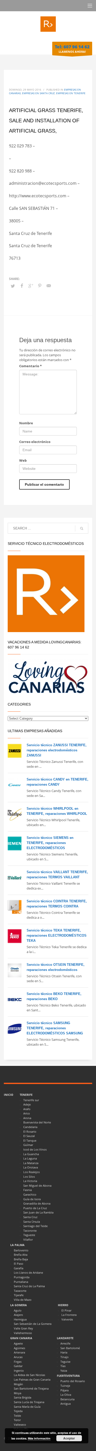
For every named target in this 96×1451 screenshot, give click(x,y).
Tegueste (29, 1235)
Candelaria (30, 1127)
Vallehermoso (23, 1333)
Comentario (30, 366)
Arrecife (65, 1343)
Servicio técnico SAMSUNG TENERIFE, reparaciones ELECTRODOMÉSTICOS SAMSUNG (55, 1028)
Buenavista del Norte (37, 1122)
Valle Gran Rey (23, 1328)
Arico (26, 1113)
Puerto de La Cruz (35, 1208)
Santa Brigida (22, 1397)
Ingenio (19, 1370)
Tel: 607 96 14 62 (72, 47)
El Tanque (29, 1140)
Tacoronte (30, 1230)
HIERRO (63, 1305)
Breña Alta (20, 1255)
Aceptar (69, 1438)
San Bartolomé (70, 1348)
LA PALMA (17, 1245)
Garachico (29, 1194)
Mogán (18, 1384)
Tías (63, 1366)
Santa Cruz (30, 1217)
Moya (17, 1393)
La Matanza (30, 1163)
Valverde (67, 1319)
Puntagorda (21, 1277)
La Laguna (30, 1158)
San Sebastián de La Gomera (32, 1324)
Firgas (18, 1361)
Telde (17, 1415)
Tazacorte (20, 1291)
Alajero (18, 1315)
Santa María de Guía (27, 1407)
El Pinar (66, 1310)
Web (23, 460)
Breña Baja (21, 1259)
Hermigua (20, 1319)
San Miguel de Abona (37, 1185)
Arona (27, 1118)
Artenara (19, 1352)
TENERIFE (26, 1095)
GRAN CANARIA (21, 1338)
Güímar (28, 1145)
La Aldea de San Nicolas (29, 1375)
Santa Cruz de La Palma (29, 1286)
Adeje (27, 1104)
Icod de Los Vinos (35, 1149)
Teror (17, 1420)
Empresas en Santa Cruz (38, 93)
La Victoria (30, 1181)
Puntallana (21, 1282)
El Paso (18, 1263)
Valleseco (20, 1424)
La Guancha (31, 1154)
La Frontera (69, 1315)
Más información (39, 1438)
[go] (81, 528)
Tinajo (64, 1357)
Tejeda (18, 1411)
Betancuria (67, 1399)
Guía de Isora (32, 1199)
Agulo (18, 1310)
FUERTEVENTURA (68, 1376)
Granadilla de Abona (36, 1203)
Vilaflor (28, 1239)
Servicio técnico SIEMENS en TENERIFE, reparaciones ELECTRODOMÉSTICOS (50, 843)
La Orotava (30, 1167)
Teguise (65, 1361)
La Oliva (65, 1394)
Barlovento (21, 1250)
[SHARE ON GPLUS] (31, 285)
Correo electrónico (34, 441)
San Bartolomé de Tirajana (31, 1388)
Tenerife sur (31, 1100)
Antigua (65, 1403)
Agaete (18, 1343)
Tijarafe (19, 1295)
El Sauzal (29, 1136)
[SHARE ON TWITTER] (13, 286)
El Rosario (29, 1131)
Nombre (26, 423)
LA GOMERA (18, 1305)
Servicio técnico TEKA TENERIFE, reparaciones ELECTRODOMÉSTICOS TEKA (57, 935)
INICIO (8, 1095)
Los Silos (29, 1176)
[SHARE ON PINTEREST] (40, 285)
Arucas (18, 1357)
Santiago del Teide (35, 1226)
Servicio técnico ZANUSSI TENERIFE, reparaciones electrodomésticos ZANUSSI (57, 750)
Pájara (64, 1390)
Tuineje (65, 1386)
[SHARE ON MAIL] (48, 285)
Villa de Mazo (22, 1300)
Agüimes (19, 1348)
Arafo (26, 1109)
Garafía (18, 1268)
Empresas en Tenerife (71, 93)
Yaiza (63, 1370)
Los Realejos (31, 1172)
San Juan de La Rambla (38, 1212)
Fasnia (27, 1190)
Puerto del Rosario (72, 1381)
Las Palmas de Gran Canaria (32, 1379)
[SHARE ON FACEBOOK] (22, 285)
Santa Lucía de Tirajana (29, 1402)
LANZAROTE (65, 1338)
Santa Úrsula (31, 1221)
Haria (63, 1352)
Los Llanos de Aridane (28, 1272)
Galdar (18, 1366)
